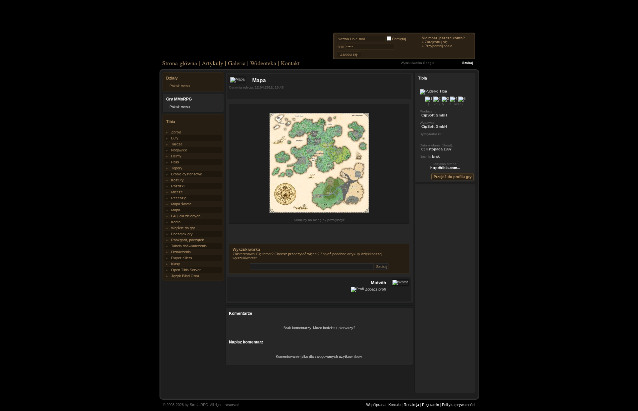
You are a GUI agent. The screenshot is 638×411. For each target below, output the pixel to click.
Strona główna (179, 63)
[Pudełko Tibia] (433, 91)
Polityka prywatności (458, 405)
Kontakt (290, 63)
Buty (174, 138)
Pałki (175, 162)
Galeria (237, 63)
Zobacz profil (375, 289)
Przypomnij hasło (438, 46)
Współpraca (375, 405)
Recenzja (178, 198)
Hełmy (176, 156)
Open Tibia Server (186, 270)
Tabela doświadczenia (189, 246)
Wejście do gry (183, 228)
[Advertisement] (445, 288)
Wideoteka (263, 63)
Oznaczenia (181, 252)
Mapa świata (181, 204)
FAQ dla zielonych (185, 216)
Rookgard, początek (187, 240)
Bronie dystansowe (186, 174)
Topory (176, 168)
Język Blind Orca (185, 276)
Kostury (177, 180)
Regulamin (430, 405)
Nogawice (179, 150)
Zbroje (176, 132)
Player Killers (181, 258)
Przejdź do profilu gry (453, 177)
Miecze (177, 192)
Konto (175, 222)
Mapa (175, 210)
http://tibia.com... (445, 168)
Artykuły (212, 63)
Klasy (175, 264)
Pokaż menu (179, 86)
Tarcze (176, 144)
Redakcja (411, 405)
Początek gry (182, 234)
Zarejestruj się (436, 42)
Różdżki (177, 186)
